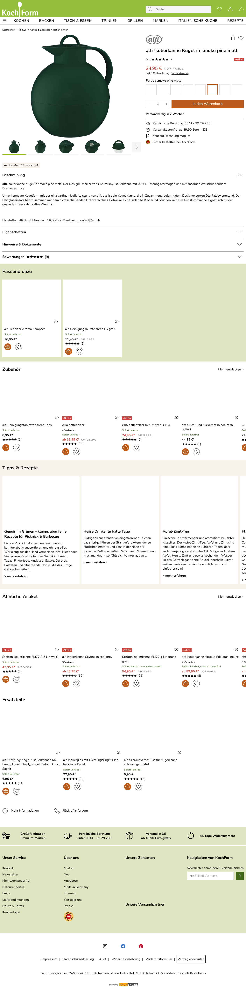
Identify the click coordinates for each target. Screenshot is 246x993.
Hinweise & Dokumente (21, 244)
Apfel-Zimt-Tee (176, 531)
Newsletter (10, 874)
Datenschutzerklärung (78, 959)
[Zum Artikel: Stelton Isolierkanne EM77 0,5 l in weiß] (31, 630)
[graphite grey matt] (188, 89)
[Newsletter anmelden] (240, 876)
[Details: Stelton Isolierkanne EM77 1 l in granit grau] (127, 650)
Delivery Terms (13, 906)
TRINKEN (21, 30)
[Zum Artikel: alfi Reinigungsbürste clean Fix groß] (92, 302)
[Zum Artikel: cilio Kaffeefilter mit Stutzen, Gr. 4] (151, 398)
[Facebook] (123, 946)
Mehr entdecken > (231, 369)
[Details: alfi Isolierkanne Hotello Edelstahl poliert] (187, 650)
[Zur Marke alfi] (154, 39)
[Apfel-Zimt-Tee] (199, 502)
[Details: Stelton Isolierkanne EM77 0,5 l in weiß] (7, 650)
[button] (232, 38)
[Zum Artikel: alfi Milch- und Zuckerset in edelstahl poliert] (211, 398)
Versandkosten (180, 73)
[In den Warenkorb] (7, 346)
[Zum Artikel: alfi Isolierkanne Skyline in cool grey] (91, 630)
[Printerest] (141, 946)
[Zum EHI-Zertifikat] (149, 142)
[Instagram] (105, 946)
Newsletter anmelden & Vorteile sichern (215, 868)
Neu (67, 874)
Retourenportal (13, 887)
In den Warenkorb (208, 103)
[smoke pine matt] (212, 90)
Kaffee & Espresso (40, 30)
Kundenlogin (11, 912)
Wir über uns (73, 900)
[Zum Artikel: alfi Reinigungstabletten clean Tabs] (31, 398)
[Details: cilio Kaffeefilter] (67, 418)
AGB (102, 959)
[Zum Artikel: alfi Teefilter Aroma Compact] (31, 302)
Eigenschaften (14, 232)
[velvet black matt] (225, 89)
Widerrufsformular (159, 959)
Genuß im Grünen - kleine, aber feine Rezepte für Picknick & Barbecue (35, 534)
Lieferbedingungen (15, 900)
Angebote (71, 881)
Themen (69, 893)
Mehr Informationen (25, 810)
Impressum (49, 959)
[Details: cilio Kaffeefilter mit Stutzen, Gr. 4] (127, 418)
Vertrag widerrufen (191, 959)
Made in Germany (76, 887)
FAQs (6, 893)
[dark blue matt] (176, 89)
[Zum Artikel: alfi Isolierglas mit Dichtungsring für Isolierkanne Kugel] (92, 733)
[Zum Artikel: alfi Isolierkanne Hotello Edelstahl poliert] (211, 630)
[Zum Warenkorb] (241, 9)
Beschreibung (13, 175)
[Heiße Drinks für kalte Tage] (120, 502)
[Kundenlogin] (230, 9)
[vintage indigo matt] (237, 89)
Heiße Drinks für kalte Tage (106, 531)
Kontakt (7, 868)
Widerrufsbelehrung (125, 959)
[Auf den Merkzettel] (241, 38)
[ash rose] (151, 89)
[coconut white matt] (163, 89)
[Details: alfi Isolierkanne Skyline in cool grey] (67, 650)
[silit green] (200, 89)
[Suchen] (150, 9)
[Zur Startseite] (20, 9)
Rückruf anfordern (75, 810)
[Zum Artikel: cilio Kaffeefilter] (91, 398)
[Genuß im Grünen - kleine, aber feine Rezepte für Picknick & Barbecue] (41, 502)
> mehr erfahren (15, 576)
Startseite (8, 30)
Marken (69, 868)
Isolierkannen (60, 30)
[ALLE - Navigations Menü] (4, 21)
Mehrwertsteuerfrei (16, 881)
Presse (69, 906)
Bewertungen (25, 256)
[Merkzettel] (219, 9)
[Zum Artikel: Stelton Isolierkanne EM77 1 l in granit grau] (151, 630)
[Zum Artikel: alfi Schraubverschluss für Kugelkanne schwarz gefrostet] (153, 733)
